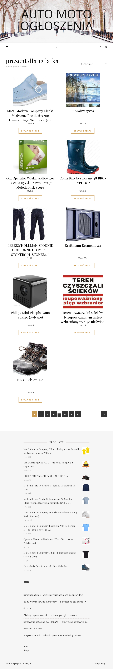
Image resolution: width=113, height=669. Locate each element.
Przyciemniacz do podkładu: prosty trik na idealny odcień (52, 635)
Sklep (26, 650)
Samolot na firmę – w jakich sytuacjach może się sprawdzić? (53, 594)
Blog (26, 646)
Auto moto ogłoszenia (56, 19)
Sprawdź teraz (30, 131)
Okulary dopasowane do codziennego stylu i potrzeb (50, 615)
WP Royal (27, 663)
